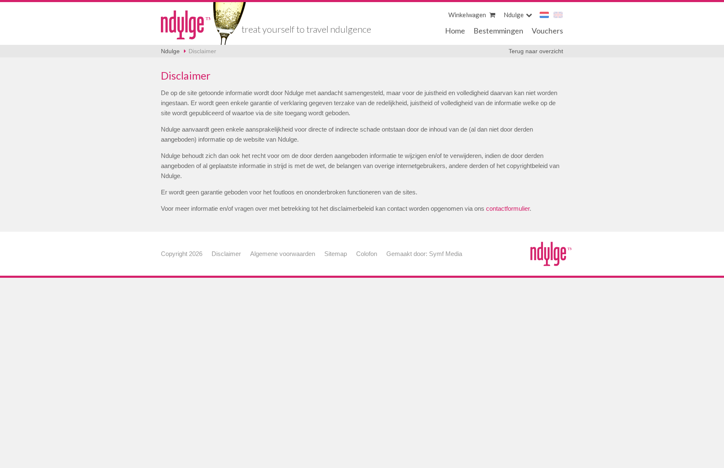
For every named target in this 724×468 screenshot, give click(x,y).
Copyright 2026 (181, 253)
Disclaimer (202, 51)
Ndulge (186, 24)
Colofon (366, 253)
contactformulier (508, 208)
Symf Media (445, 253)
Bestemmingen (498, 30)
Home (455, 30)
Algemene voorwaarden (282, 253)
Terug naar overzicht (536, 51)
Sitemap (335, 253)
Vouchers (547, 30)
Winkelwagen (467, 14)
